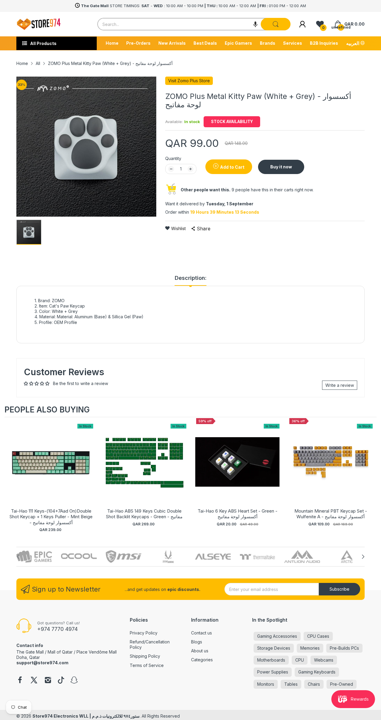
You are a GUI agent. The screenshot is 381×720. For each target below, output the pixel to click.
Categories (202, 659)
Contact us (201, 632)
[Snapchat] (74, 680)
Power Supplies (272, 671)
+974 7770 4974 (57, 629)
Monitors (265, 684)
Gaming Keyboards (316, 671)
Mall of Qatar (60, 651)
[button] (255, 24)
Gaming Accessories (277, 636)
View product (51, 468)
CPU (299, 659)
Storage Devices (273, 648)
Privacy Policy (143, 632)
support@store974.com (42, 662)
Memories (310, 648)
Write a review (339, 385)
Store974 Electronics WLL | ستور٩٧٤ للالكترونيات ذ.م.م (86, 716)
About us (199, 650)
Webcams (323, 659)
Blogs (196, 641)
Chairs (314, 684)
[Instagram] (47, 680)
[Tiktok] (61, 680)
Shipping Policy (145, 656)
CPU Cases (318, 636)
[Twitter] (33, 681)
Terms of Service (147, 665)
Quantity (173, 158)
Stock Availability (232, 121)
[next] (371, 475)
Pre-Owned (341, 684)
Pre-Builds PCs (344, 648)
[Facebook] (20, 680)
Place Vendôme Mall (96, 651)
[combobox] (194, 24)
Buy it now (281, 166)
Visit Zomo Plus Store (189, 80)
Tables (291, 684)
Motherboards (271, 659)
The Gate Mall (30, 651)
